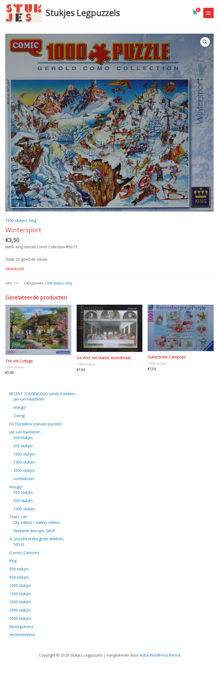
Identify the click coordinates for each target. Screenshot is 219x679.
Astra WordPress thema (160, 655)
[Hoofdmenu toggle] (208, 13)
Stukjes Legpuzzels (83, 12)
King (32, 220)
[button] (205, 42)
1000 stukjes (16, 220)
